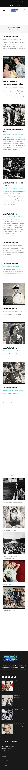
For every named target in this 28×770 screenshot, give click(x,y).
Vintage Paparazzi (13, 29)
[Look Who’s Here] (14, 293)
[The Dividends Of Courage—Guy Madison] (14, 67)
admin (19, 39)
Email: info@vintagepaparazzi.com (11, 751)
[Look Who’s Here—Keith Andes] (14, 114)
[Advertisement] (14, 18)
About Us (4, 765)
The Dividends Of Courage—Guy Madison (13, 83)
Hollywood (12, 39)
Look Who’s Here (10, 214)
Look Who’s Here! (10, 36)
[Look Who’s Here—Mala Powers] (14, 168)
